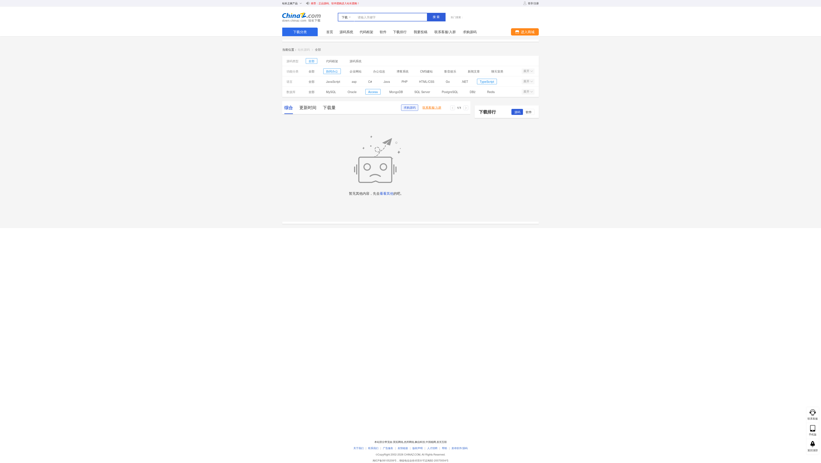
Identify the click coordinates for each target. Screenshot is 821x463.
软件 (383, 31)
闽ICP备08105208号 (385, 460)
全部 (312, 61)
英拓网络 (398, 442)
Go (448, 81)
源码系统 (346, 31)
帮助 (444, 448)
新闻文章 (474, 71)
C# (370, 81)
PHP (405, 81)
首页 (329, 31)
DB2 (472, 92)
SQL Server (422, 92)
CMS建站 (426, 71)
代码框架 (366, 31)
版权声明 (417, 448)
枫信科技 (420, 442)
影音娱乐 (450, 71)
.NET (464, 81)
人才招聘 (432, 448)
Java (387, 81)
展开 (526, 71)
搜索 (436, 17)
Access (373, 92)
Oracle (352, 92)
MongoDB (396, 92)
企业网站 (356, 71)
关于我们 (358, 448)
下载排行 (400, 31)
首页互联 (442, 442)
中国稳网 (431, 442)
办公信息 (379, 71)
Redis (491, 92)
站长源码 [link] (304, 49)
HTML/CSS (426, 81)
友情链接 (403, 448)
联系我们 (373, 448)
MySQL (331, 92)
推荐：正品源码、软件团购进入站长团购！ (335, 3)
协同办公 (332, 71)
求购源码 (410, 107)
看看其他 (386, 193)
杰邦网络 (409, 442)
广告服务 (388, 448)
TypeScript (487, 81)
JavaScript (333, 81)
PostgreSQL (450, 92)
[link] (318, 49)
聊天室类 (497, 71)
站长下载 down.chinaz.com (301, 17)
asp (354, 81)
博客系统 (403, 71)
